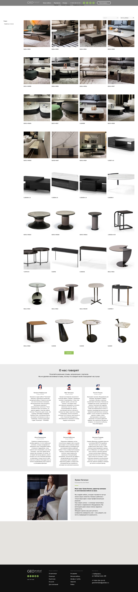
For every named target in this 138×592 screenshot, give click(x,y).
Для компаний (53, 584)
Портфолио (57, 3)
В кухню (51, 581)
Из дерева (73, 573)
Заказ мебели (47, 3)
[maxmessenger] (93, 3)
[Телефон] (87, 3)
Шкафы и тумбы (75, 579)
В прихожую (53, 573)
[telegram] (84, 3)
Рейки (72, 584)
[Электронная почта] (90, 3)
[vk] (28, 576)
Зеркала (73, 581)
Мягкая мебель (75, 576)
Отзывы (65, 3)
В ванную (52, 576)
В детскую (52, 579)
